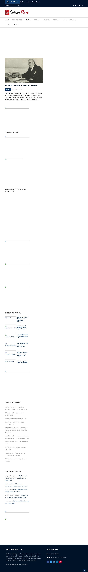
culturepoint (8, 484)
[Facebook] (73, 5)
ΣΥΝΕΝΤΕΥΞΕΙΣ (17, 20)
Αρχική (7, 20)
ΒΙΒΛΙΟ (36, 20)
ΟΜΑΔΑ (16, 25)
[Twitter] (75, 5)
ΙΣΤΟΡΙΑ (72, 20)
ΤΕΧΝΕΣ (55, 20)
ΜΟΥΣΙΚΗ (46, 20)
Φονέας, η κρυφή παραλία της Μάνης (30, 2)
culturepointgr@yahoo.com (59, 557)
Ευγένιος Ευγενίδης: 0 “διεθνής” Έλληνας (21, 86)
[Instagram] (78, 5)
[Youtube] (82, 5)
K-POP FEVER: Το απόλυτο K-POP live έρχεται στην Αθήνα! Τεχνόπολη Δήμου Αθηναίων (16, 430)
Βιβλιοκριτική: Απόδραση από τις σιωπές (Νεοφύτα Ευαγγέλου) (16, 478)
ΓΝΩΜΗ (28, 20)
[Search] (19, 5)
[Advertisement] (44, 43)
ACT (64, 20)
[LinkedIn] (80, 5)
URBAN (7, 25)
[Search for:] (10, 5)
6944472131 (55, 554)
